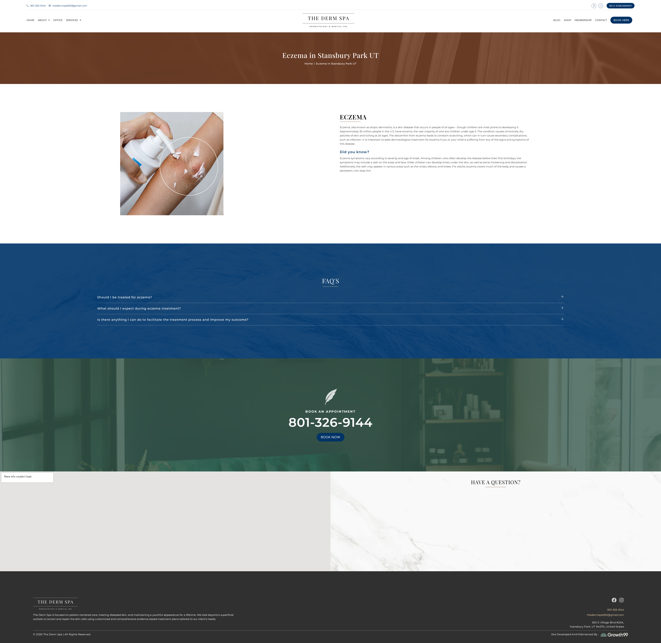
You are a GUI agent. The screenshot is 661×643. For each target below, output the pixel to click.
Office (57, 20)
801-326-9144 (330, 422)
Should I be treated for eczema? (124, 297)
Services (72, 20)
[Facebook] (614, 600)
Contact (601, 20)
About (42, 20)
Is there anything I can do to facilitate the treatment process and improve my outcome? (172, 320)
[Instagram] (600, 5)
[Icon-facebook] (593, 5)
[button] (330, 297)
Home (30, 20)
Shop (567, 20)
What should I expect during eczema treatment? (139, 308)
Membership (583, 20)
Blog (556, 20)
